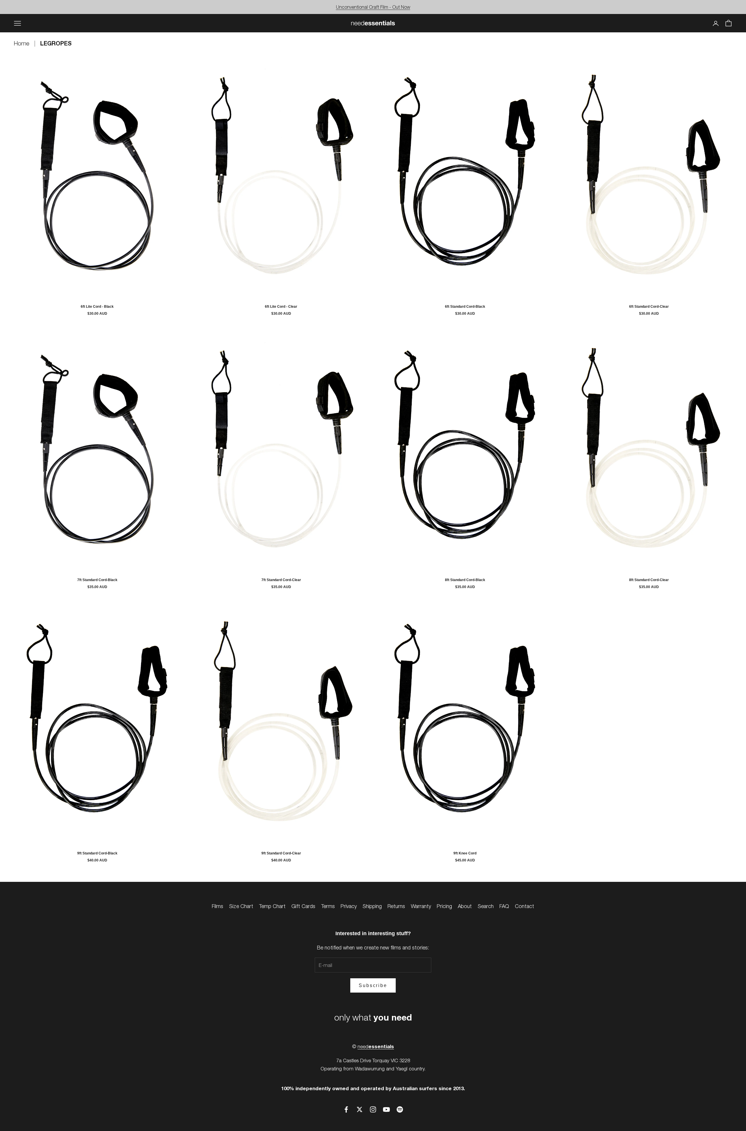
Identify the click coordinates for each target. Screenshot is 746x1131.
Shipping (372, 906)
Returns (396, 906)
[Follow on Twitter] (359, 1109)
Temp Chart (272, 906)
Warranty (421, 906)
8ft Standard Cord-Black (465, 580)
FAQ (504, 906)
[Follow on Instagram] (373, 1109)
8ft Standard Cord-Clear (649, 580)
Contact (524, 906)
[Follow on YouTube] (386, 1109)
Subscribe (373, 985)
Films (217, 906)
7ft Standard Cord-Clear (281, 580)
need (376, 1046)
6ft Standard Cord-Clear (649, 307)
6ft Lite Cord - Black (97, 307)
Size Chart (241, 906)
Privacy (349, 906)
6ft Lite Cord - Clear (281, 307)
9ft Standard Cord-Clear (281, 853)
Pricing (444, 906)
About (465, 906)
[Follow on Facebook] (346, 1109)
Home (22, 43)
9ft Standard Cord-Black (97, 853)
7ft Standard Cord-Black (97, 580)
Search (486, 906)
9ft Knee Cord (464, 853)
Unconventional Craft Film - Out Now (373, 7)
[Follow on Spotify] (400, 1109)
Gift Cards (303, 906)
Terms (328, 906)
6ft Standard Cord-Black (465, 307)
